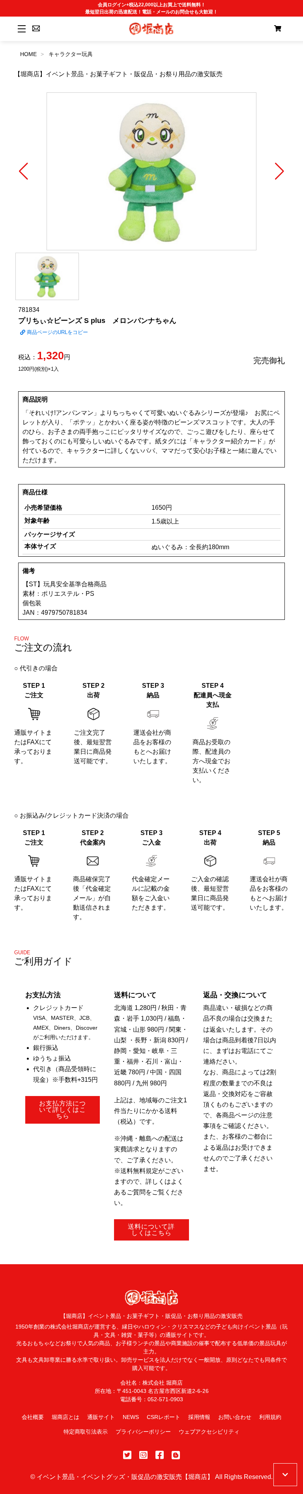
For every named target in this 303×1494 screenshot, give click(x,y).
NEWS (131, 1417)
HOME (28, 54)
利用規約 (270, 1417)
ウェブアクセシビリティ (209, 1431)
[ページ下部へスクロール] (285, 1474)
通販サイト (101, 1417)
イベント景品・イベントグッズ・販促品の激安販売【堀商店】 (125, 1476)
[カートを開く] (278, 29)
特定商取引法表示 (86, 1431)
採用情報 (199, 1417)
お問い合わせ (234, 1417)
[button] (23, 171)
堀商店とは (65, 1417)
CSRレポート (163, 1417)
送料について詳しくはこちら (151, 1229)
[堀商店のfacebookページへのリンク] (159, 1455)
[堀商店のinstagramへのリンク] (143, 1455)
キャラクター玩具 (71, 54)
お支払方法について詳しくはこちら (62, 1109)
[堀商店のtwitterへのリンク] (127, 1455)
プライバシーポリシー (143, 1431)
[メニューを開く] (20, 29)
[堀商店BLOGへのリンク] (176, 1455)
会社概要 (33, 1417)
